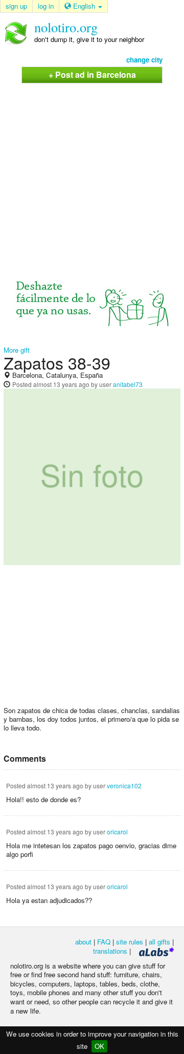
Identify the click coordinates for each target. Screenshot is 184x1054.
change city (144, 59)
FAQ (103, 942)
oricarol (117, 831)
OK (99, 1046)
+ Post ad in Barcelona (92, 74)
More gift (17, 350)
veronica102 (124, 785)
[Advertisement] (92, 171)
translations (110, 951)
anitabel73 (128, 384)
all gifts (159, 942)
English (84, 6)
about (83, 942)
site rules (129, 942)
